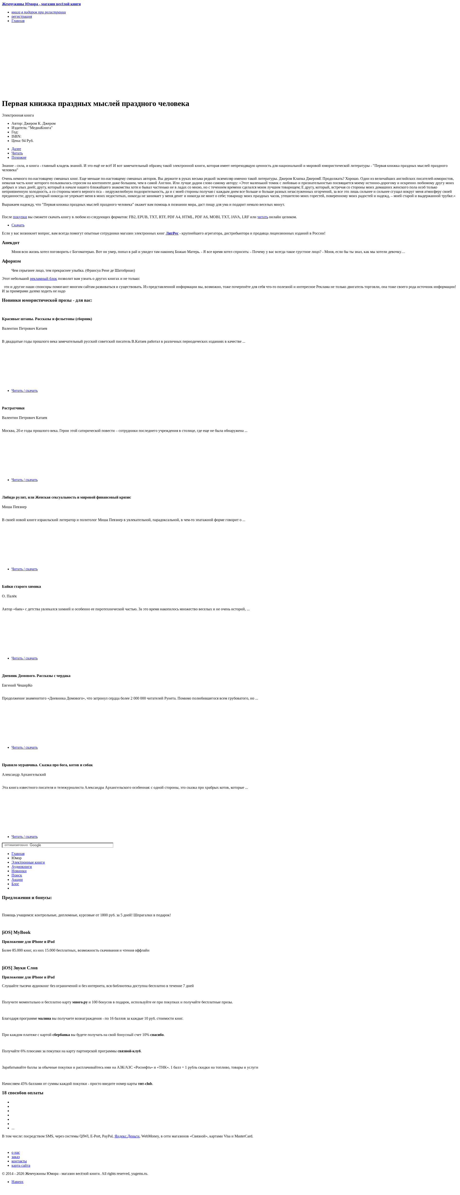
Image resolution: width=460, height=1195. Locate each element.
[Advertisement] (145, 60)
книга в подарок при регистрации (39, 12)
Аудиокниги (22, 867)
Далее (16, 149)
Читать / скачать (25, 391)
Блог (15, 884)
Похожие (19, 157)
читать (262, 217)
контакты (19, 1161)
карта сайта (21, 1165)
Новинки (19, 871)
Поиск (17, 875)
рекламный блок (43, 279)
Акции (17, 879)
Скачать (18, 225)
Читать (17, 153)
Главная (18, 854)
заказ (16, 1157)
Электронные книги (28, 862)
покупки (20, 217)
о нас (16, 1152)
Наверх (17, 1182)
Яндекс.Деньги (127, 1136)
